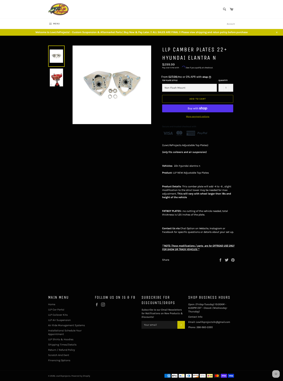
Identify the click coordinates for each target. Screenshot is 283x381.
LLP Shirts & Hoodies (60, 339)
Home (51, 304)
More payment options (197, 116)
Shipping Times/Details (62, 344)
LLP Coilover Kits (58, 314)
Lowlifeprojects (63, 376)
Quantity (223, 80)
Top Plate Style (170, 80)
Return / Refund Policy (61, 349)
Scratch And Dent (58, 355)
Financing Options (59, 360)
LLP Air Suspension (59, 320)
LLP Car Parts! (56, 309)
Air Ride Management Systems (66, 325)
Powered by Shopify (80, 376)
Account (231, 24)
